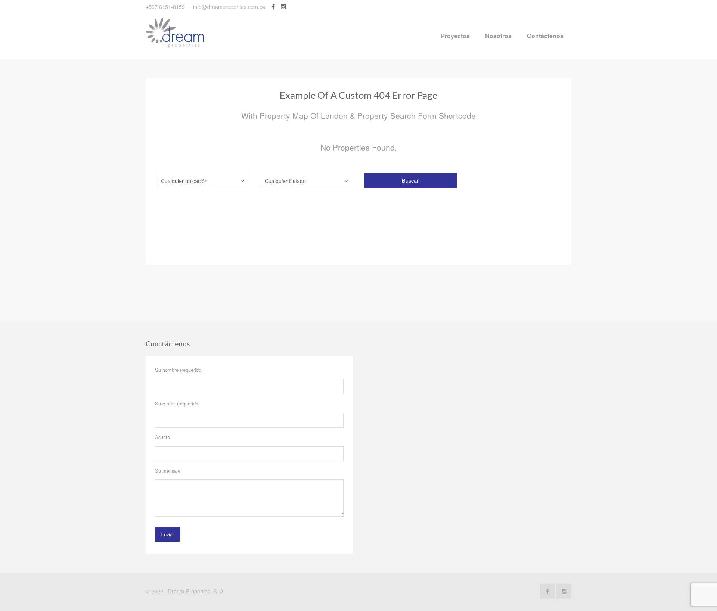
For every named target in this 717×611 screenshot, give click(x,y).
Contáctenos (545, 35)
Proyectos (455, 35)
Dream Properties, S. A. (196, 591)
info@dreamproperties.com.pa (229, 6)
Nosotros (498, 35)
